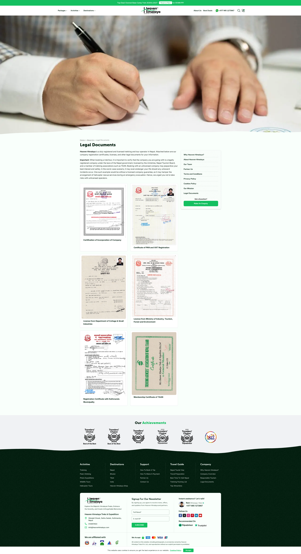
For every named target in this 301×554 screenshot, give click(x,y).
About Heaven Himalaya (194, 159)
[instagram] (188, 515)
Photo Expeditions (87, 478)
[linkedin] (196, 515)
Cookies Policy (190, 183)
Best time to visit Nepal (179, 478)
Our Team (188, 164)
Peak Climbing (85, 474)
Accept (188, 550)
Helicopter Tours (86, 486)
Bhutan (112, 474)
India (112, 482)
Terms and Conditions (193, 174)
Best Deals (207, 10)
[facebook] (180, 515)
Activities (74, 11)
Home (82, 140)
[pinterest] (192, 515)
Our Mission (189, 188)
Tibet (112, 478)
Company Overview (208, 474)
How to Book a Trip (147, 470)
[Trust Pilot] (200, 525)
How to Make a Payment (150, 474)
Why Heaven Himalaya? (194, 155)
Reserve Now (165, 3)
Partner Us (188, 169)
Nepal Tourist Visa (177, 470)
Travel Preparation (177, 474)
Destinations (88, 11)
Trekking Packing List (178, 482)
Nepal (112, 470)
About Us (197, 10)
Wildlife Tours (85, 482)
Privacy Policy (190, 179)
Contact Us (144, 482)
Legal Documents (191, 193)
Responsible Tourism (208, 478)
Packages (61, 11)
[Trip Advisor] (186, 525)
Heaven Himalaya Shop (119, 486)
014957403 (92, 524)
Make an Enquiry (201, 203)
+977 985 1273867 (194, 506)
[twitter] (184, 515)
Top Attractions (176, 486)
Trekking (83, 470)
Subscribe (139, 525)
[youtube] (200, 515)
